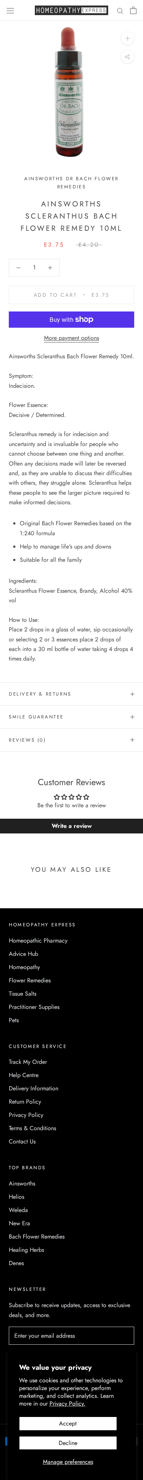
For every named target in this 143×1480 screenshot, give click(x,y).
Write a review (72, 826)
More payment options (71, 338)
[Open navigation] (10, 10)
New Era (19, 1223)
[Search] (120, 10)
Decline (68, 1443)
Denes (16, 1263)
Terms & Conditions (32, 1128)
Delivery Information (33, 1088)
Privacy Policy (26, 1115)
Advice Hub (23, 954)
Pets (14, 1020)
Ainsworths (22, 1183)
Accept (68, 1423)
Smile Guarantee (36, 716)
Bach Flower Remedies (37, 1236)
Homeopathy (24, 967)
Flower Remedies (30, 980)
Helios (16, 1196)
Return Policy (25, 1101)
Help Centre (23, 1075)
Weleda (18, 1210)
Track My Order (28, 1062)
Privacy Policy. (67, 1403)
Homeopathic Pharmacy (38, 940)
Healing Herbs (26, 1250)
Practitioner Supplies (34, 1007)
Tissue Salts (22, 993)
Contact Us (22, 1141)
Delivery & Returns (40, 693)
